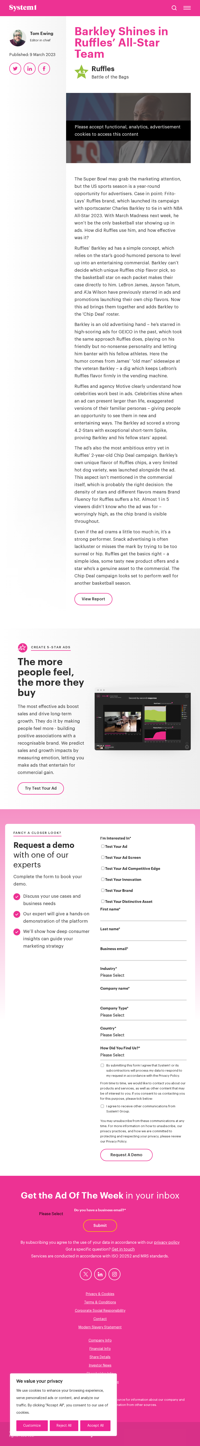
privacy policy (167, 1242)
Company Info (100, 1340)
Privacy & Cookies (100, 1294)
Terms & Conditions (100, 1302)
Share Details (100, 1357)
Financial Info (100, 1349)
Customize (32, 1425)
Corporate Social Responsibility (100, 1310)
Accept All (95, 1425)
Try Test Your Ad (41, 788)
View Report (93, 599)
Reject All (64, 1425)
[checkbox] (143, 875)
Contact (100, 1319)
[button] (174, 7)
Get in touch (123, 1249)
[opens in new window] (86, 1274)
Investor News (100, 1365)
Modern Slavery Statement (100, 1327)
